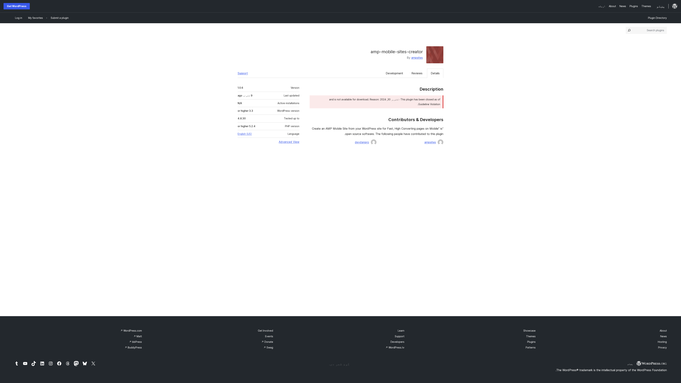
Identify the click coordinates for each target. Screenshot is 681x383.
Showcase (529, 330)
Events (269, 336)
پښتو (630, 363)
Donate (267, 341)
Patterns (531, 347)
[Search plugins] (629, 30)
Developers (397, 341)
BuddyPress (133, 347)
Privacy (662, 347)
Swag (268, 347)
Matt (138, 336)
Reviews (416, 73)
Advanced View (289, 142)
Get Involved (265, 330)
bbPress (135, 341)
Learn (401, 330)
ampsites (417, 57)
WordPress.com (131, 330)
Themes (531, 336)
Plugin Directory (657, 17)
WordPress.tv (395, 347)
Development (394, 73)
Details (435, 73)
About (663, 330)
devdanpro (362, 142)
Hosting (662, 341)
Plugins (531, 341)
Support (243, 73)
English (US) (245, 133)
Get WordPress (16, 6)
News (663, 336)
